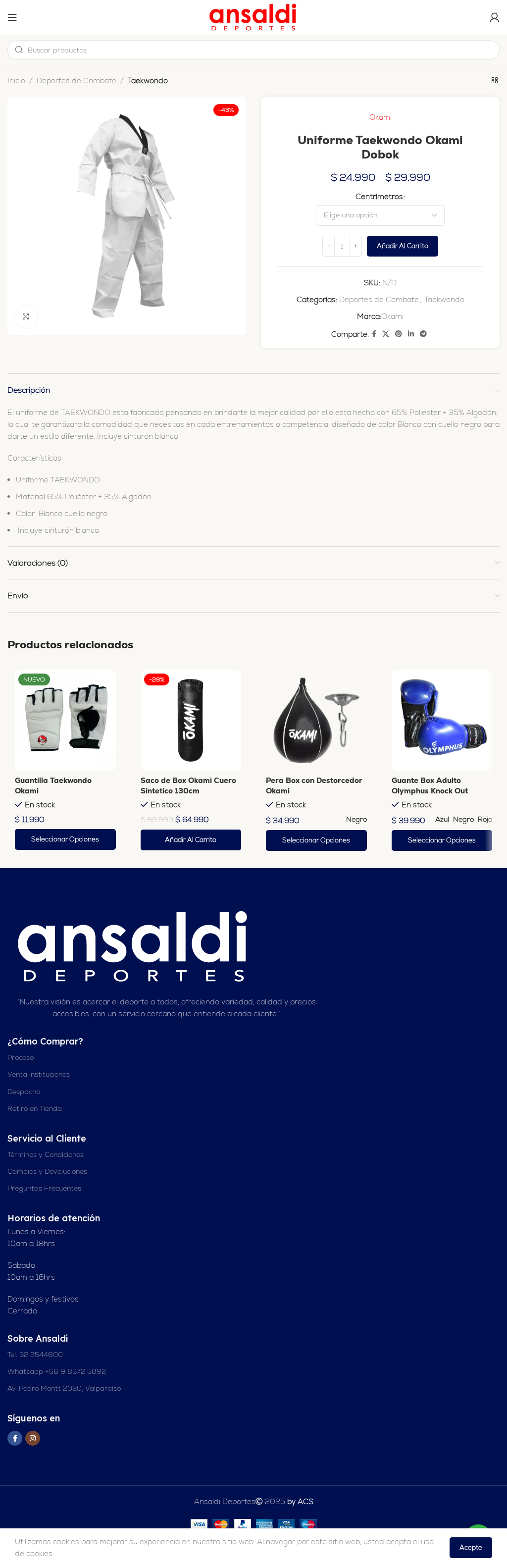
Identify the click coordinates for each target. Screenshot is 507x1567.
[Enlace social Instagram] (32, 1438)
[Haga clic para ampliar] (26, 317)
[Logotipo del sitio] (253, 16)
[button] (191, 840)
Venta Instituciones (38, 1074)
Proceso (20, 1057)
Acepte (470, 1547)
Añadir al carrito (402, 246)
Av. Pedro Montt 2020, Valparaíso (64, 1388)
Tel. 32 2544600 (35, 1354)
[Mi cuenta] (495, 17)
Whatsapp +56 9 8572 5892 (56, 1371)
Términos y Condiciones (45, 1154)
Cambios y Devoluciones (47, 1171)
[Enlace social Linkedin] (411, 334)
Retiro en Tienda (34, 1108)
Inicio (16, 80)
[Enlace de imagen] (134, 946)
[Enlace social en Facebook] (374, 334)
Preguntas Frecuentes (44, 1188)
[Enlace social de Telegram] (423, 334)
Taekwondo (148, 80)
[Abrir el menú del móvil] (12, 17)
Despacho (23, 1091)
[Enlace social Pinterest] (398, 334)
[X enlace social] (385, 334)
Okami (380, 117)
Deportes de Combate (76, 80)
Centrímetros (379, 196)
